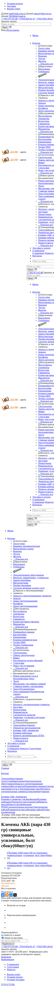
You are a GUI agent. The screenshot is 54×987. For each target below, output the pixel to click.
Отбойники (44, 71)
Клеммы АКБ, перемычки (26, 730)
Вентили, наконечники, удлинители (31, 577)
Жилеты (42, 61)
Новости (49, 253)
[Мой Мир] (11, 895)
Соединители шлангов (24, 715)
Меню (35, 35)
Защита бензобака (22, 580)
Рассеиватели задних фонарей (28, 660)
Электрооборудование (24, 725)
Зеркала (42, 103)
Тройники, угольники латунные (29, 717)
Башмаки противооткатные (26, 546)
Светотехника (45, 157)
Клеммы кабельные (22, 733)
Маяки (41, 162)
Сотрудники (35, 748)
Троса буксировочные (24, 689)
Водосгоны (43, 121)
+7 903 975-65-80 (9, 19)
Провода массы (45, 243)
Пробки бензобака (22, 585)
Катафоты (43, 108)
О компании (38, 253)
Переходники (44, 214)
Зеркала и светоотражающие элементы (32, 596)
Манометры (44, 129)
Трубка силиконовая (23, 645)
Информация (7, 959)
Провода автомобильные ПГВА (28, 735)
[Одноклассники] (7, 895)
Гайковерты (44, 124)
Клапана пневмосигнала (25, 640)
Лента (41, 186)
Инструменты (45, 116)
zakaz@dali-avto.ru (42, 13)
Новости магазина (13, 938)
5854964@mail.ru (17, 16)
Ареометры (43, 118)
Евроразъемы (44, 142)
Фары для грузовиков (23, 665)
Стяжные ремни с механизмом (28, 686)
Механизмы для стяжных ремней (29, 684)
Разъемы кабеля (35, 809)
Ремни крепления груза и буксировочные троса (25, 677)
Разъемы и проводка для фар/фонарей (19, 799)
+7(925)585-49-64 (44, 19)
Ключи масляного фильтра (26, 621)
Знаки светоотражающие (25, 601)
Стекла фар (43, 168)
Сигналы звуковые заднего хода (28, 588)
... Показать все (45, 64)
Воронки (42, 56)
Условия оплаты (15, 977)
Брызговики (44, 69)
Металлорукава (45, 87)
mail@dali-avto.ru (17, 13)
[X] (15, 895)
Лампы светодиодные (24, 655)
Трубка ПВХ (44, 147)
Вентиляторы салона (23, 549)
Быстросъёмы (45, 139)
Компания (6, 957)
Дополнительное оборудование (28, 575)
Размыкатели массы (17, 809)
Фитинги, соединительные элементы (31, 704)
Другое (41, 58)
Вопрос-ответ (13, 974)
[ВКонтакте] (3, 895)
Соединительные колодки (20, 807)
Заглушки (43, 212)
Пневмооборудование (24, 632)
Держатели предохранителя (26, 728)
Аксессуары (44, 48)
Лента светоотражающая (25, 606)
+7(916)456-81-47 (26, 19)
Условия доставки (15, 979)
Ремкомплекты (45, 217)
